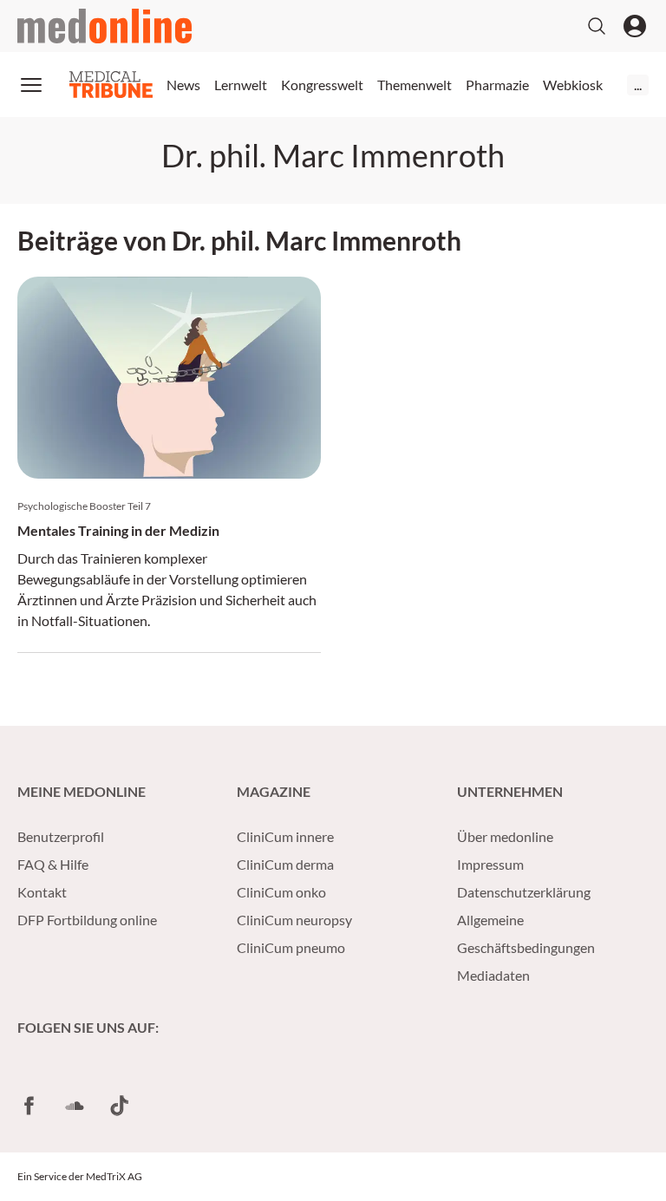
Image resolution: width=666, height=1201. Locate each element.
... (638, 84)
